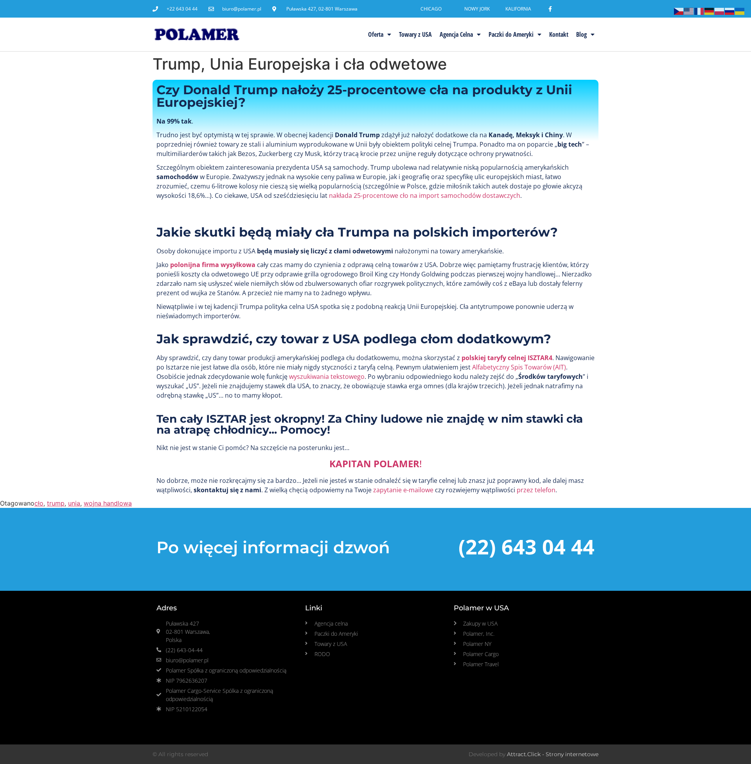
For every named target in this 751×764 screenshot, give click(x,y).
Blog (581, 34)
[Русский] (730, 10)
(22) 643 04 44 (526, 546)
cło (38, 503)
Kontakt (558, 34)
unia (74, 503)
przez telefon (535, 490)
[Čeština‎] (679, 10)
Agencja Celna (456, 34)
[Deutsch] (709, 10)
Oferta (375, 34)
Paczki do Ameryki (511, 34)
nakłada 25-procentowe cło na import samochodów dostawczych (424, 195)
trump (56, 503)
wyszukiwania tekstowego (327, 376)
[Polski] (720, 10)
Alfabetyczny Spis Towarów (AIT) (519, 367)
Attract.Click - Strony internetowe (552, 754)
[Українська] (740, 10)
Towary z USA (415, 34)
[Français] (699, 10)
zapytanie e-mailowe (403, 490)
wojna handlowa (108, 503)
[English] (689, 10)
